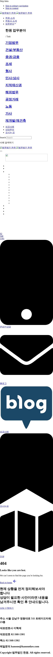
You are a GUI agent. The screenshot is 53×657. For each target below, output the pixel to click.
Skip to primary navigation (16, 6)
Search (3, 137)
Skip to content (11, 8)
